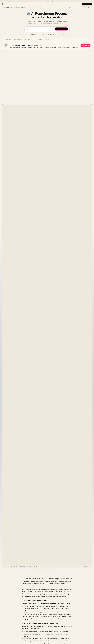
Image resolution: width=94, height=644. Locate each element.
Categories (16, 7)
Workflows (23, 7)
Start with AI (84, 45)
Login (79, 4)
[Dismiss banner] (92, 1)
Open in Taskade (85, 566)
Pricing (75, 4)
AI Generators (9, 7)
